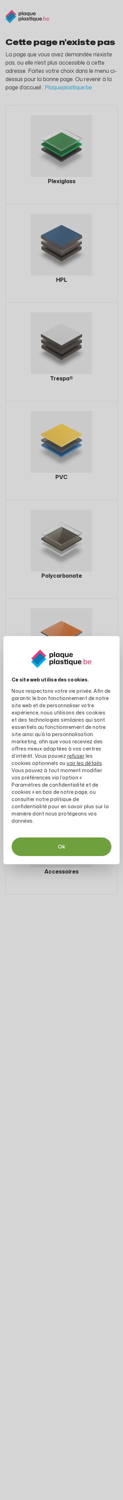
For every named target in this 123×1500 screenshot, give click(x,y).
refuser (76, 756)
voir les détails (84, 763)
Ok (61, 846)
